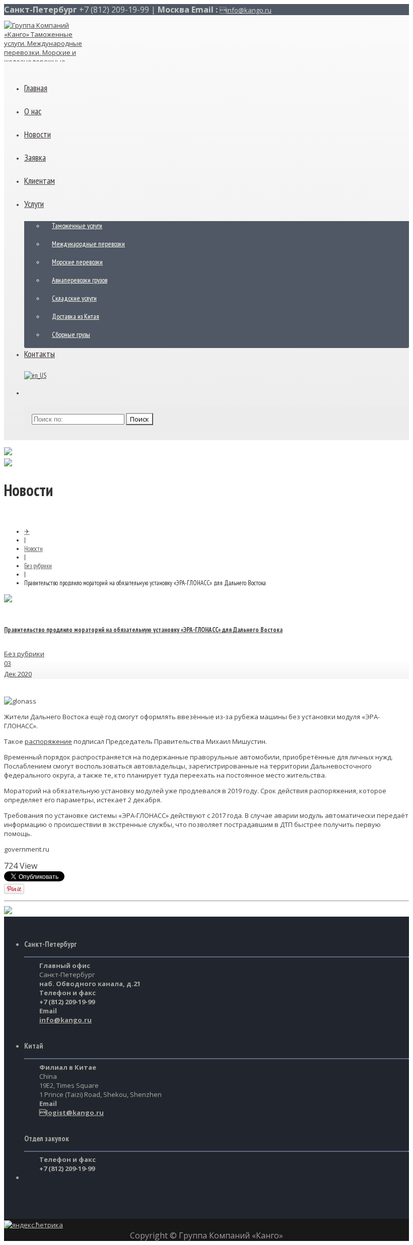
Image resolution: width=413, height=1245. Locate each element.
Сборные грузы (71, 334)
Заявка (35, 157)
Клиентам (39, 180)
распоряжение (48, 741)
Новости (37, 134)
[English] (35, 375)
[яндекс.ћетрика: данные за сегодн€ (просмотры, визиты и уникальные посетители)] (33, 1224)
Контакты (39, 354)
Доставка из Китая (75, 316)
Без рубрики (38, 566)
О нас (32, 111)
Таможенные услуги (77, 225)
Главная (35, 88)
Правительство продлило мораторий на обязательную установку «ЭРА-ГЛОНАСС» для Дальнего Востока (143, 630)
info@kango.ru (245, 10)
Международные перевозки (88, 243)
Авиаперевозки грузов (79, 280)
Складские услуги (74, 298)
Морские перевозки (77, 261)
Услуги (34, 204)
